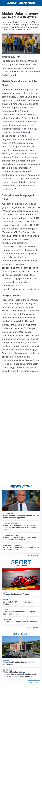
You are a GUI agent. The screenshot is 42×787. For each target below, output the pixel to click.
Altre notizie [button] (33, 555)
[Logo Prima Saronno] (21, 3)
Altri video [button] (34, 682)
